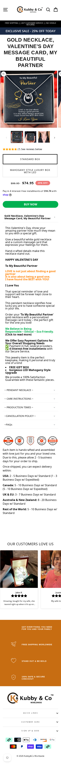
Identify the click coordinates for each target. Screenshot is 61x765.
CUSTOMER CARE (30, 722)
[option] (30, 24)
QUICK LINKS (30, 713)
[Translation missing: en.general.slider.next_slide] (54, 137)
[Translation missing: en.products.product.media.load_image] (17, 137)
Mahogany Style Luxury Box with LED (30, 171)
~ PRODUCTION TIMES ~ (18, 407)
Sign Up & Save (30, 731)
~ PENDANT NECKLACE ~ (18, 390)
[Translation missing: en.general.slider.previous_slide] (6, 137)
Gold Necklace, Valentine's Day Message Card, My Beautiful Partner (27, 217)
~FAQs (8, 424)
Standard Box (30, 159)
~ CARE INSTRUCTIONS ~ (18, 398)
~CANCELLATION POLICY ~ (20, 416)
